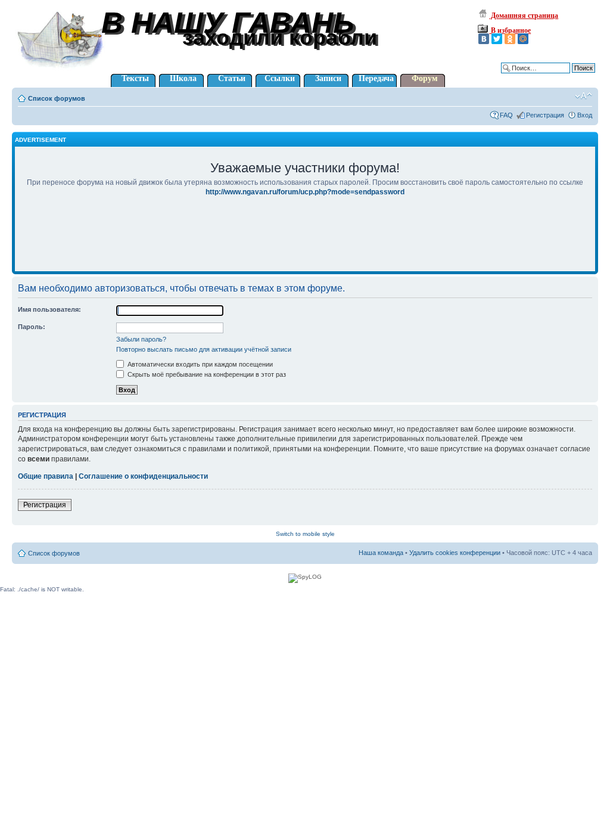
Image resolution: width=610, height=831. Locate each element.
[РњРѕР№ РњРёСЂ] (523, 38)
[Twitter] (496, 38)
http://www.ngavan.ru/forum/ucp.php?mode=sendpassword (305, 192)
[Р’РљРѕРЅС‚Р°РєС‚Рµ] (483, 38)
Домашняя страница (523, 15)
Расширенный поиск (564, 76)
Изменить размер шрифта (583, 96)
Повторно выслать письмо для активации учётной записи (203, 349)
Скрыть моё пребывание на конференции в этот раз (206, 374)
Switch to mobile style (305, 534)
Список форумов (56, 98)
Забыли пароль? (141, 339)
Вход (584, 115)
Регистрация (545, 115)
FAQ (506, 115)
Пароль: (31, 326)
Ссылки (279, 78)
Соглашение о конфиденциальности (143, 476)
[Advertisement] (305, 242)
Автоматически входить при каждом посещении (199, 364)
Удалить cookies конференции (454, 552)
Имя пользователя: (49, 309)
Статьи (231, 78)
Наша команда (381, 552)
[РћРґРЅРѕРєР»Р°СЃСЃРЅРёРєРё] (510, 38)
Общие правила (45, 476)
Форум (425, 78)
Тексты (135, 78)
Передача (376, 78)
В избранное (510, 30)
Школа (183, 78)
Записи (328, 78)
